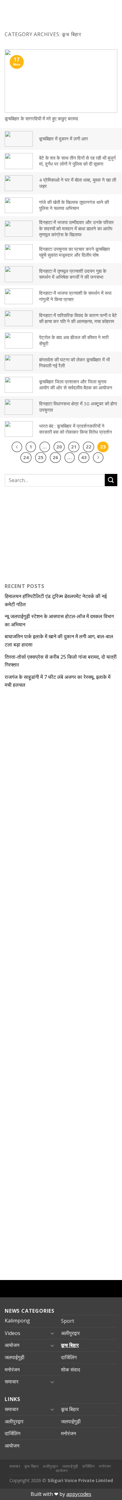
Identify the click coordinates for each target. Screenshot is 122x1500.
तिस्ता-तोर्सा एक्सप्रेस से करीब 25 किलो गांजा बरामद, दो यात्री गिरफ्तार (61, 660)
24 (26, 457)
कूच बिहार (70, 1345)
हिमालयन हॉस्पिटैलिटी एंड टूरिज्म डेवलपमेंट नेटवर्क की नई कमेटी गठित (56, 600)
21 (74, 446)
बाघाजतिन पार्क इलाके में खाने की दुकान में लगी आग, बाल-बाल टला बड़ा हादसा (59, 640)
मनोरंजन (12, 1369)
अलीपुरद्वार (70, 1333)
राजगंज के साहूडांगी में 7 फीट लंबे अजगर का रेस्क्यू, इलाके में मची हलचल (57, 681)
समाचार (11, 1381)
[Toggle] (52, 1333)
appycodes (78, 1494)
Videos (12, 1333)
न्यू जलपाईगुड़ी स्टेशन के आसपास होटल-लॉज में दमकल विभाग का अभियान (59, 620)
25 (40, 457)
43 (84, 457)
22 (88, 446)
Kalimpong (17, 1320)
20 (59, 446)
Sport (67, 1320)
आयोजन (12, 1345)
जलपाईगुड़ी (14, 1357)
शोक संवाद (70, 1369)
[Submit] (111, 480)
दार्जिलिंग (69, 1357)
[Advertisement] (44, 533)
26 (55, 457)
